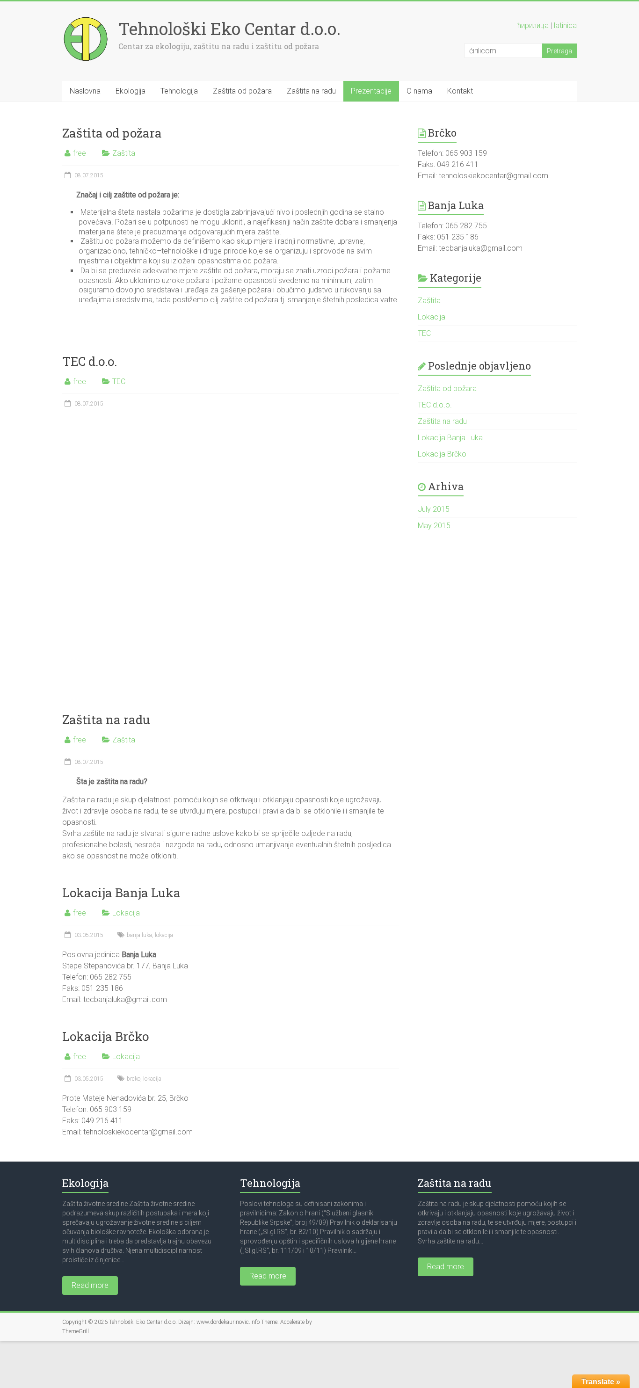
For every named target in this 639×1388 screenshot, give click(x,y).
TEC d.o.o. (89, 361)
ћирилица (533, 25)
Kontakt (460, 91)
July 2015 (434, 509)
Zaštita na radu (311, 91)
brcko (133, 1079)
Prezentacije (371, 91)
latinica (565, 25)
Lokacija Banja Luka (121, 893)
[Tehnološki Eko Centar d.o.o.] (85, 19)
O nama (419, 91)
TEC (118, 381)
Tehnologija (179, 91)
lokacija (164, 935)
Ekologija (130, 91)
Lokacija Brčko (105, 1036)
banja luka (139, 935)
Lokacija (126, 912)
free (79, 153)
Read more (90, 1285)
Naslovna (85, 91)
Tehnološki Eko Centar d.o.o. (229, 28)
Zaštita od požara (242, 91)
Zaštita (123, 153)
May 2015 (434, 525)
